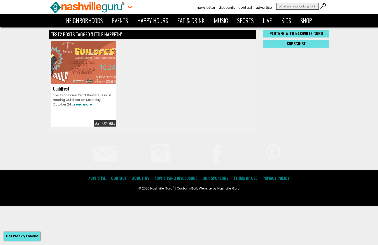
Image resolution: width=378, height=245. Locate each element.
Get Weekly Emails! (22, 236)
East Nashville (105, 123)
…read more (81, 104)
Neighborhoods (84, 20)
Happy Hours (152, 20)
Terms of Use (245, 178)
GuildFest (61, 88)
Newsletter (206, 7)
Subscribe (296, 43)
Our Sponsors (215, 178)
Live (267, 20)
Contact (245, 7)
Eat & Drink (191, 20)
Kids (286, 20)
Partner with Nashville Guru (296, 33)
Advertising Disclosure (175, 178)
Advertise (264, 7)
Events (120, 20)
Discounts (227, 7)
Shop (306, 20)
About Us (140, 178)
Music (221, 20)
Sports (245, 20)
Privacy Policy (275, 178)
